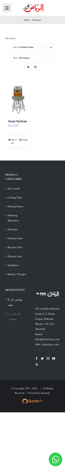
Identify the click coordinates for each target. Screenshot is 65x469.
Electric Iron (15, 256)
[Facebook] (36, 358)
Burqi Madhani (17, 121)
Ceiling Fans (15, 197)
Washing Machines (13, 218)
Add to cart (14, 141)
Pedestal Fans (15, 206)
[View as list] (35, 67)
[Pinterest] (36, 364)
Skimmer (13, 229)
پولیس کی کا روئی (15, 302)
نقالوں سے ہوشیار (14, 316)
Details (24, 139)
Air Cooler (14, 188)
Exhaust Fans (15, 238)
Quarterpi (45, 393)
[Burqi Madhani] (18, 99)
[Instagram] (48, 358)
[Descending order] (51, 47)
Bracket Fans (15, 247)
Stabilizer (13, 265)
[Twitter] (42, 358)
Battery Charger (17, 274)
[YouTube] (53, 358)
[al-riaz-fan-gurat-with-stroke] (33, 4)
